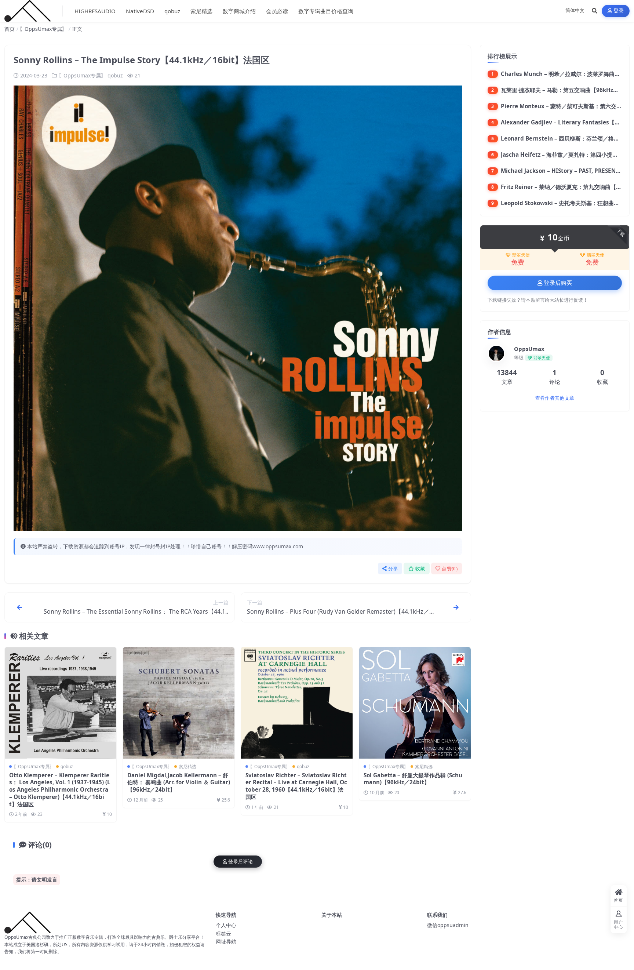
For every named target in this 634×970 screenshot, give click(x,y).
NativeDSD (140, 11)
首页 (9, 28)
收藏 (420, 568)
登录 (618, 11)
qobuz (172, 11)
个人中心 (226, 925)
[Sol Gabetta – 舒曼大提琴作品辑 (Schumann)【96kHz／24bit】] (415, 703)
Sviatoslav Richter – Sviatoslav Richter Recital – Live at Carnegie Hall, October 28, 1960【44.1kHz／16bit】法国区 (296, 785)
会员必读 (277, 11)
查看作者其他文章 (554, 398)
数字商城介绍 (239, 11)
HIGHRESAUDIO (95, 11)
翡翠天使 (521, 255)
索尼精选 (201, 11)
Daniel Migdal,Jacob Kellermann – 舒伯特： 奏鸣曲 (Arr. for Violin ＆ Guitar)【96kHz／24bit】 (178, 782)
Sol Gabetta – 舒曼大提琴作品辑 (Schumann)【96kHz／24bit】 (413, 778)
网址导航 (226, 941)
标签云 (223, 933)
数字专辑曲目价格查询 (325, 11)
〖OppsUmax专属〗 (43, 28)
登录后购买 (558, 283)
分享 (393, 568)
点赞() (450, 568)
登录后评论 (240, 861)
